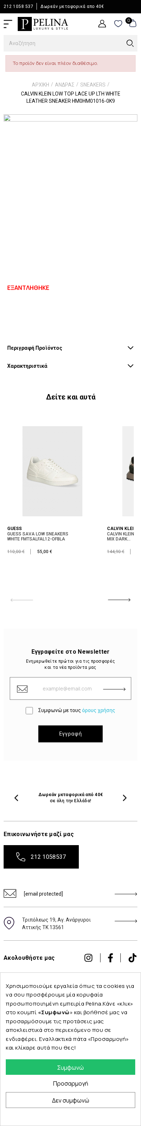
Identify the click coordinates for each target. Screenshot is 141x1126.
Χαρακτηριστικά (27, 366)
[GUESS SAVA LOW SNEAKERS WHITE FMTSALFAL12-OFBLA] (52, 470)
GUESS (14, 528)
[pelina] (43, 23)
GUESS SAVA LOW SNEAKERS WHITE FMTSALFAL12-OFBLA (37, 536)
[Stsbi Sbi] (88, 957)
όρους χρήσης (98, 710)
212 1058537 (48, 856)
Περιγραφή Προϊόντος (34, 348)
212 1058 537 (18, 6)
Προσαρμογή (70, 1083)
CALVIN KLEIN (122, 528)
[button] (16, 798)
